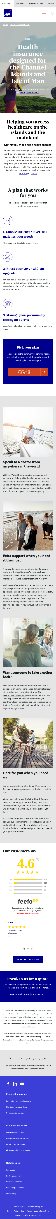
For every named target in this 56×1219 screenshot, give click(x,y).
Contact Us (10, 1170)
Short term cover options (16, 1107)
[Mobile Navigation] (44, 13)
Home (5, 24)
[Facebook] (8, 1084)
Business (20, 3)
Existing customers (13, 1176)
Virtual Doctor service (22, 475)
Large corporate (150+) (15, 1144)
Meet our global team (15, 1187)
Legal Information (41, 1211)
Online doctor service (15, 1113)
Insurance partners (14, 1182)
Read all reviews (28, 959)
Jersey (34, 173)
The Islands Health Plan (20, 24)
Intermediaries (36, 3)
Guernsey (23, 173)
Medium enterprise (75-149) (17, 1138)
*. (29, 92)
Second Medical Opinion (14, 695)
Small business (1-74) (15, 1132)
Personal (6, 3)
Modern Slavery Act (35, 1206)
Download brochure (24, 371)
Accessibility (11, 1193)
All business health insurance (18, 1150)
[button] (24, 949)
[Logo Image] (8, 13)
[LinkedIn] (15, 1084)
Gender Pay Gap (19, 1206)
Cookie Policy (26, 1211)
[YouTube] (22, 1084)
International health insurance (18, 1101)
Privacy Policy (13, 1211)
